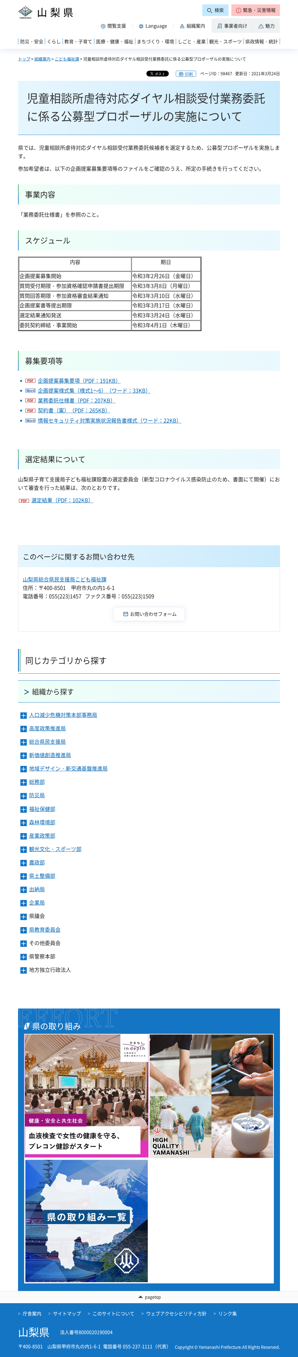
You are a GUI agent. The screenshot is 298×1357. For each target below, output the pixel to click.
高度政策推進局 (47, 728)
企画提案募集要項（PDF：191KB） (79, 380)
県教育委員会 (45, 929)
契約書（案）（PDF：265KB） (74, 410)
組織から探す (53, 691)
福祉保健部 (42, 808)
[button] (255, 10)
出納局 (37, 889)
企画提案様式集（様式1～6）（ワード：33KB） (94, 390)
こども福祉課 (67, 59)
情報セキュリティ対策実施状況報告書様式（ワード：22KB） (110, 420)
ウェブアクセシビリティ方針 (176, 1313)
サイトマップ (67, 1313)
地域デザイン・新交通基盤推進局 (68, 768)
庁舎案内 (32, 1313)
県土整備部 (42, 875)
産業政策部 (42, 835)
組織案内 (42, 59)
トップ (24, 59)
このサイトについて (113, 1313)
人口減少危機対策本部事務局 (63, 714)
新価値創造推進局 (50, 755)
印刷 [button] (189, 74)
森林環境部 (42, 822)
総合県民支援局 (47, 741)
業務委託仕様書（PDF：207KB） (77, 400)
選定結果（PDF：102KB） (62, 500)
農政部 (37, 862)
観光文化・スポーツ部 (55, 849)
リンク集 (227, 1313)
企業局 (37, 902)
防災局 (37, 795)
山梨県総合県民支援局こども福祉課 (65, 579)
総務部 (37, 781)
